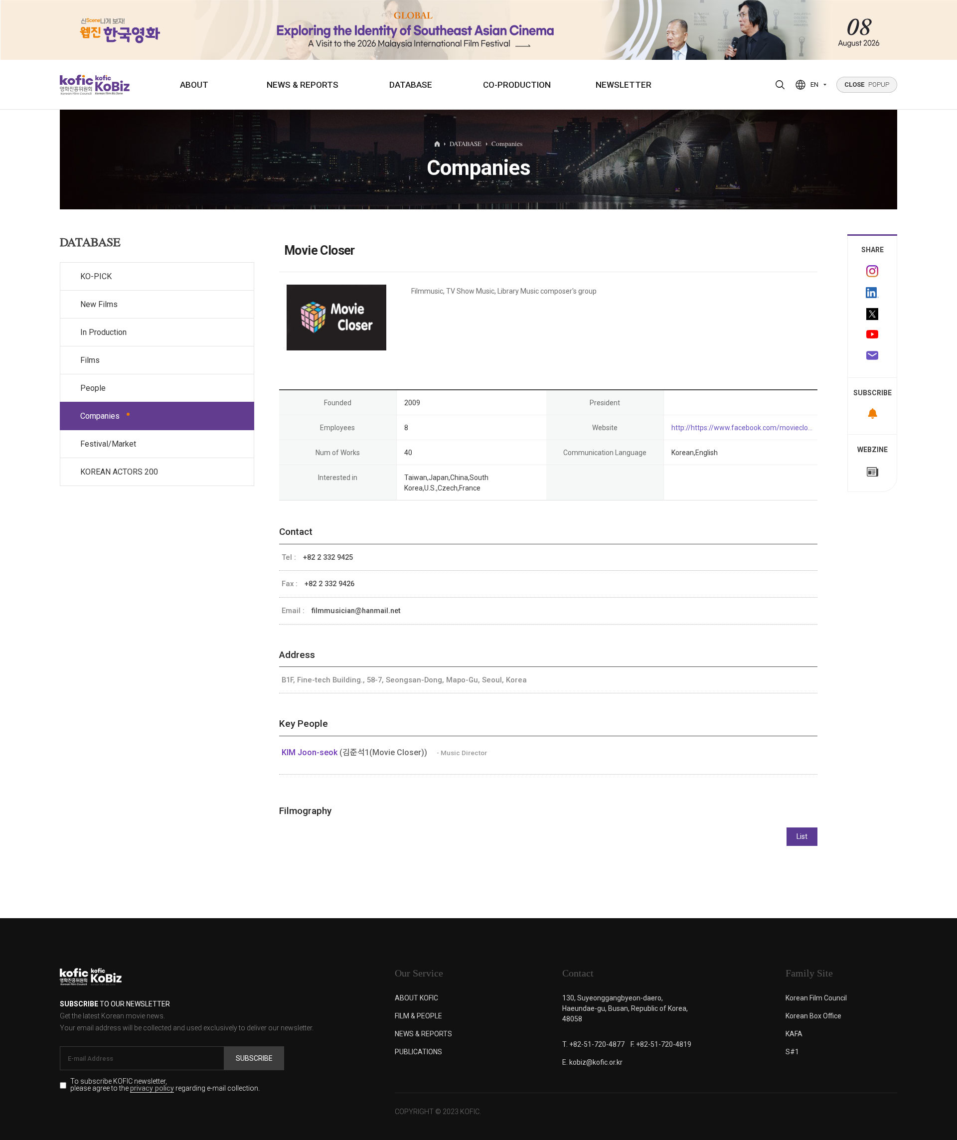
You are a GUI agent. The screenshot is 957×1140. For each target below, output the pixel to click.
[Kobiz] (111, 85)
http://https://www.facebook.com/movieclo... (741, 428)
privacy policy (152, 1089)
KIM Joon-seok (310, 752)
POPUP (866, 84)
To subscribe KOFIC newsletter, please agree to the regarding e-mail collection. (165, 1085)
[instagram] (872, 271)
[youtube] (872, 335)
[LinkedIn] (872, 292)
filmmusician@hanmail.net (356, 611)
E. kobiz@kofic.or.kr (592, 1062)
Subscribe (254, 1058)
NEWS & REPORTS (302, 85)
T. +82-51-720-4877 (593, 1044)
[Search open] (780, 84)
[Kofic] (76, 85)
